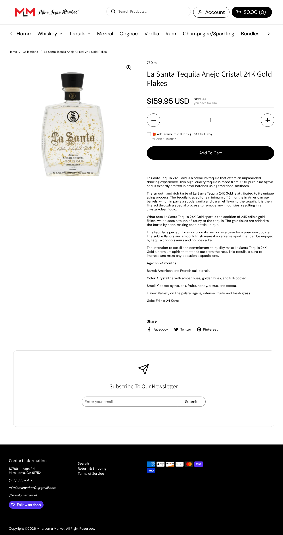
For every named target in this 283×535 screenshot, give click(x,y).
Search (83, 463)
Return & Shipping (92, 468)
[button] (252, 12)
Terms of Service (91, 473)
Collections (30, 52)
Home (13, 52)
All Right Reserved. (80, 528)
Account (215, 12)
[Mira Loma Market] (44, 12)
